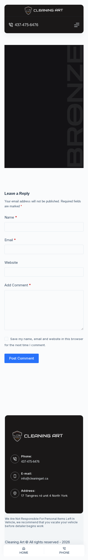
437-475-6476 (26, 25)
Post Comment (21, 358)
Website (11, 262)
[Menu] (76, 25)
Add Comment (17, 285)
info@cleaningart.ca (34, 478)
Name (10, 217)
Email (10, 240)
